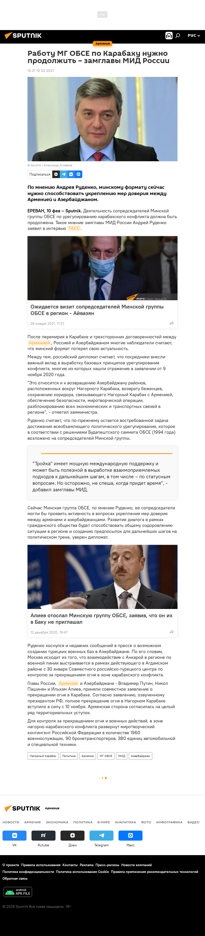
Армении (68, 683)
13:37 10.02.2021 (41, 70)
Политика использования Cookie (82, 871)
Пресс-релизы (107, 865)
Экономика (57, 822)
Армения (88, 756)
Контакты (70, 865)
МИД (121, 756)
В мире (104, 822)
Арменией (39, 343)
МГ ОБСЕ (106, 756)
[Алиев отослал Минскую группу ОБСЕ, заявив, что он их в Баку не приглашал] (103, 577)
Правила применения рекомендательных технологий (154, 871)
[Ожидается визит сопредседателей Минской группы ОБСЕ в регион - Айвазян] (103, 268)
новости (10, 822)
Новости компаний (136, 865)
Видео (194, 822)
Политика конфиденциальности (28, 871)
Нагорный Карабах (43, 756)
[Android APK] (18, 892)
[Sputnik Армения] (24, 40)
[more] (172, 323)
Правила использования (40, 865)
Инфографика (169, 822)
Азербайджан (140, 756)
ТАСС (74, 228)
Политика (69, 756)
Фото (146, 822)
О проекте (10, 865)
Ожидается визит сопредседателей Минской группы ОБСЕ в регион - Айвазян (97, 309)
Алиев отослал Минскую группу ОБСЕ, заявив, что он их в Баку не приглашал (101, 618)
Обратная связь (15, 878)
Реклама (87, 865)
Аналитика (125, 822)
